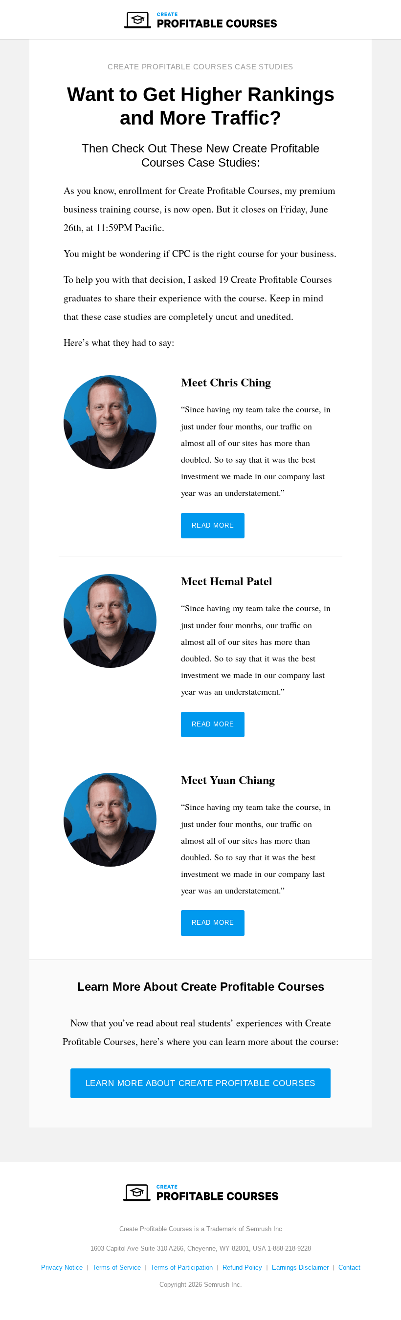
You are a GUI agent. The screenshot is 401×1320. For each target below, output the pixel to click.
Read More (213, 525)
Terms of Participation (182, 1267)
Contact (349, 1267)
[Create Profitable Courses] (200, 19)
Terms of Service (116, 1267)
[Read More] (110, 453)
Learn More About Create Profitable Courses (201, 1083)
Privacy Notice (62, 1267)
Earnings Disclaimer (300, 1267)
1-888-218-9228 (289, 1248)
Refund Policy (242, 1267)
